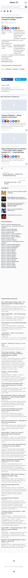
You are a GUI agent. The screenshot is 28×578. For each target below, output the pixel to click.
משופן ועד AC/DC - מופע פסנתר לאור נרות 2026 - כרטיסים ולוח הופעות (12, 333)
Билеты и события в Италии (8, 252)
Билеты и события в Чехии (8, 263)
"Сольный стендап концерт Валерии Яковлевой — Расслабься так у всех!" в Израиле (13, 445)
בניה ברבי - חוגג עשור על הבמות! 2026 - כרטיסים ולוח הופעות (13, 344)
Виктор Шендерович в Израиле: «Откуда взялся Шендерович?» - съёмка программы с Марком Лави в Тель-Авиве (13, 397)
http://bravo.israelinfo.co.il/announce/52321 (12, 65)
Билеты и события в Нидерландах (10, 261)
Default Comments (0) (5, 87)
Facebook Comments (15, 87)
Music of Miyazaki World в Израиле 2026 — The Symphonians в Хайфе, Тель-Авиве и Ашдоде (13, 302)
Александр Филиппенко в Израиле (10, 498)
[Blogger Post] (16, 28)
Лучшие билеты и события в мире (10, 235)
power (6, 22)
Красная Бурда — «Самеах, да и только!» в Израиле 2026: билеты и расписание (12, 433)
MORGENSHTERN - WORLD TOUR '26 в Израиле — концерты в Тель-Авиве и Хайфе (13, 475)
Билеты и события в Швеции (8, 256)
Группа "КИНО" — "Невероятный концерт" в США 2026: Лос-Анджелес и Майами (13, 528)
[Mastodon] (10, 28)
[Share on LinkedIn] (10, 11)
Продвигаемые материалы (9, 298)
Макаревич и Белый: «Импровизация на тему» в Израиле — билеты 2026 (13, 540)
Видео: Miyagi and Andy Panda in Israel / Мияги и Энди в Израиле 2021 (17, 198)
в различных (9, 69)
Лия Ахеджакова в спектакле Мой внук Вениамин (13, 322)
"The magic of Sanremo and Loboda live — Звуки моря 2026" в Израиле (13, 512)
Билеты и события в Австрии (8, 249)
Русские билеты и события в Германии (11, 233)
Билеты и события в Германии (9, 239)
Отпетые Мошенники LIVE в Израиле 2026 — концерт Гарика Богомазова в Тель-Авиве (12, 384)
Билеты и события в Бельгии (8, 259)
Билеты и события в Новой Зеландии (10, 244)
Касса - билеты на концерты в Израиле (10, 14)
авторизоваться (5, 91)
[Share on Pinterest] (7, 11)
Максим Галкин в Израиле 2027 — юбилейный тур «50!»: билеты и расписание (14, 421)
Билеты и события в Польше (8, 255)
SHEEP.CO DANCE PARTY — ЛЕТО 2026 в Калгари (13, 314)
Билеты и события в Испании (8, 267)
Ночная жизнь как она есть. (14, 215)
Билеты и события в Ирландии (9, 229)
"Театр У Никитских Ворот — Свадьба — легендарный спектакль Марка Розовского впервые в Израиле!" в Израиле (12, 354)
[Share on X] (2, 11)
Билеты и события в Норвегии (9, 253)
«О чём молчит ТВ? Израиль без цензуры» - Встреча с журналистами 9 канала (12, 409)
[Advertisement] (14, 282)
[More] (18, 28)
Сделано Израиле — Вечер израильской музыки (11, 116)
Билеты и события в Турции (8, 264)
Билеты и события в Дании (8, 250)
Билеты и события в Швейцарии (9, 247)
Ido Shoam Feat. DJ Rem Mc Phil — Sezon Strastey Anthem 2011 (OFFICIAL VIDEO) (16, 205)
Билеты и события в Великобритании (10, 224)
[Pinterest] (8, 28)
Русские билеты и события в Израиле (11, 236)
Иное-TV (14, 2)
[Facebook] (2, 28)
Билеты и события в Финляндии (9, 258)
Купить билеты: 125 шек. (19, 45)
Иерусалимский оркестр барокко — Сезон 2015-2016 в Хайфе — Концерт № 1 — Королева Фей (13, 150)
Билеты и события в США (7, 232)
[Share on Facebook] (4, 11)
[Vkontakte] (13, 28)
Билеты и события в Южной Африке (10, 246)
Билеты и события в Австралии (9, 230)
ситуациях (21, 69)
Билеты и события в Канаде (8, 266)
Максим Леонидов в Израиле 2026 (10, 484)
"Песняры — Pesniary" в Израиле (9, 371)
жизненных (15, 69)
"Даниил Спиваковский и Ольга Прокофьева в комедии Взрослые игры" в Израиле (13, 460)
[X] (5, 28)
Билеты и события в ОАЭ (7, 238)
